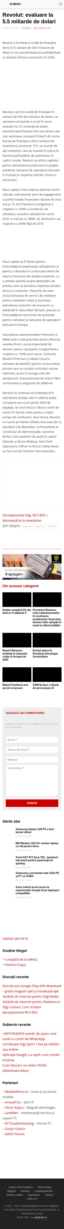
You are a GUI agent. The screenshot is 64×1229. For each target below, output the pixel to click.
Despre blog (44, 1187)
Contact (49, 1194)
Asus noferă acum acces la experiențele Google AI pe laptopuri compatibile (37, 890)
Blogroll (11, 1191)
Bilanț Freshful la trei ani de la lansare (15, 686)
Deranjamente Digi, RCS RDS (24, 515)
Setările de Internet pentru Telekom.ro (31, 1002)
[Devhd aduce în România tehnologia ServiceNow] (47, 640)
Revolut (40, 526)
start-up (52, 526)
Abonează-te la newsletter (22, 520)
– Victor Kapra (12, 1107)
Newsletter (34, 1194)
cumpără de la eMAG (21, 959)
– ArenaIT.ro (11, 1102)
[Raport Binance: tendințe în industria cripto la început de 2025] (16, 640)
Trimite (32, 803)
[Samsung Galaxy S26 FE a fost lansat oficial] (8, 830)
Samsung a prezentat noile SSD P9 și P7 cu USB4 (37, 875)
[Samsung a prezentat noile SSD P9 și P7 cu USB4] (8, 874)
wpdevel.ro (41, 1217)
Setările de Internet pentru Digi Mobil (30, 996)
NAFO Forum (15, 1134)
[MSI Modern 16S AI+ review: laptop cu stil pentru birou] (8, 844)
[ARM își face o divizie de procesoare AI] (47, 674)
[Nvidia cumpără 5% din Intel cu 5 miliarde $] (16, 599)
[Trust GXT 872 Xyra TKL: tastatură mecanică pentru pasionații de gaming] (8, 858)
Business (26, 28)
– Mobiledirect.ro (15, 1091)
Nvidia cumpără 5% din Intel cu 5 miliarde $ (16, 611)
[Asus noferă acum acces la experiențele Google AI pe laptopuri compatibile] (8, 888)
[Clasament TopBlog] (32, 1150)
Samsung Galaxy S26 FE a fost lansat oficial (35, 831)
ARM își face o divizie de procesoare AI (46, 686)
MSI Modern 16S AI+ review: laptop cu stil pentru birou (37, 845)
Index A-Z (32, 1198)
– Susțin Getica (13, 1128)
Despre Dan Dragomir (21, 1187)
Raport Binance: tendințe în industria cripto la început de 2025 (14, 655)
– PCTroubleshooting (18, 1123)
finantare (27, 526)
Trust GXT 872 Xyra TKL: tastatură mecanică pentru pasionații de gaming (37, 860)
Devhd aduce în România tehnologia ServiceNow (45, 653)
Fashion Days (15, 964)
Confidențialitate (43, 1191)
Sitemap (25, 1191)
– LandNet (10, 1113)
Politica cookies (15, 1194)
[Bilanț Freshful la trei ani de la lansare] (16, 674)
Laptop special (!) (15, 938)
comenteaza (43, 28)
